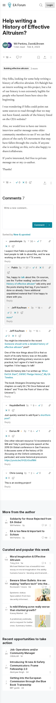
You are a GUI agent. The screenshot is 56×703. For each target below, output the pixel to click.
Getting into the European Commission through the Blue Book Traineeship (28, 681)
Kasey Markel (16, 613)
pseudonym (15, 241)
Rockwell (14, 587)
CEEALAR (14, 656)
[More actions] (51, 57)
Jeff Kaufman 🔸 (21, 307)
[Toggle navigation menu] (4, 5)
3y (24, 241)
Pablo (15, 267)
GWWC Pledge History (30, 374)
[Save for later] (38, 57)
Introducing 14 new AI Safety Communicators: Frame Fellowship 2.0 (27, 665)
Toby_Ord (14, 563)
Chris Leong (16, 473)
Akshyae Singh (17, 672)
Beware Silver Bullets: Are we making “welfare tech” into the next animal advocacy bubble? (28, 584)
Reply (8, 261)
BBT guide (15, 688)
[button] (6, 241)
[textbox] (27, 214)
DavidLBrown (36, 43)
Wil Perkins (20, 43)
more (9, 317)
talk (23, 277)
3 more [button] (34, 68)
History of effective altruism (21, 283)
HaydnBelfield (17, 405)
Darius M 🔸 (16, 431)
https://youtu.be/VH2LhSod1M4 (20, 460)
